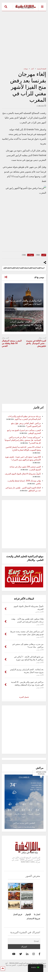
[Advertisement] (24, 39)
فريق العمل (17, 914)
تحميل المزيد (24, 697)
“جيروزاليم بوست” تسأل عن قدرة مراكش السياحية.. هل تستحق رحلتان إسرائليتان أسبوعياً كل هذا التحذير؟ (23, 440)
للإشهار (28, 914)
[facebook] (39, 954)
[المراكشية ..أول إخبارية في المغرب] (24, 9)
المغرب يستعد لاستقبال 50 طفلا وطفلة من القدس (12, 343)
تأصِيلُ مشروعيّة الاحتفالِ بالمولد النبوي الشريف (23, 474)
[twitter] (20, 954)
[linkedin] (27, 954)
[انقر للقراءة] (24, 295)
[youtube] (13, 954)
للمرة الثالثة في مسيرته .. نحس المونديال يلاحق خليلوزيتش (36, 343)
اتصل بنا (37, 914)
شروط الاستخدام (33, 918)
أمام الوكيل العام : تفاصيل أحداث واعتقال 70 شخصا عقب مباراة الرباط (25, 324)
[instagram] (33, 954)
